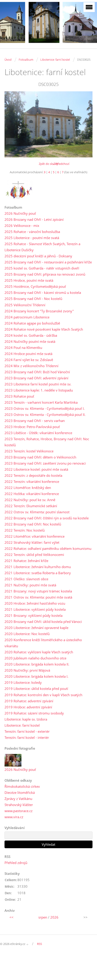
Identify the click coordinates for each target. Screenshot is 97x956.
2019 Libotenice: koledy (23, 682)
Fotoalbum (26, 60)
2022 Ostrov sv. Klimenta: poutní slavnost (37, 512)
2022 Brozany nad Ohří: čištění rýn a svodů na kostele (47, 518)
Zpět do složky (48, 164)
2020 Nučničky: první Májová (27, 670)
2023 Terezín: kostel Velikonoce (29, 451)
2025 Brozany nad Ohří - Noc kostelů (33, 298)
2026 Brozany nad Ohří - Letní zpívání (34, 219)
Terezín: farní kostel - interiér (27, 737)
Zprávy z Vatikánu (18, 798)
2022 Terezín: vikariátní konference (32, 481)
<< (11, 917)
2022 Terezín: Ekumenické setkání (31, 506)
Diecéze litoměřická (20, 792)
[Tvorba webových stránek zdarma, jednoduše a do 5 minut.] (27, 944)
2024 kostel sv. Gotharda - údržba (31, 335)
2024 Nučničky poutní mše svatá (30, 341)
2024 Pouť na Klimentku (23, 347)
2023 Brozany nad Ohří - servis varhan (35, 420)
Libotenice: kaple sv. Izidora (26, 719)
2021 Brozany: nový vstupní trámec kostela (38, 591)
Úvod (8, 60)
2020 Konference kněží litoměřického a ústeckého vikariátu (43, 643)
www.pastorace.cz (18, 811)
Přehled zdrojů (16, 862)
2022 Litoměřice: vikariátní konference (35, 536)
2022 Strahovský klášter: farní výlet (32, 542)
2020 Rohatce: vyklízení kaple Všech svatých (39, 652)
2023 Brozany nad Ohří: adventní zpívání (36, 378)
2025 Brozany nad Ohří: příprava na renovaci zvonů (45, 274)
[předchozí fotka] (12, 124)
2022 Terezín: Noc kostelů (25, 530)
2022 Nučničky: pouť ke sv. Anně (30, 500)
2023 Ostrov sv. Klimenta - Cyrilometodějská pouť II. (45, 414)
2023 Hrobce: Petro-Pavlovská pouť (32, 426)
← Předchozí (60, 164)
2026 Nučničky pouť (20, 213)
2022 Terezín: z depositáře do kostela (33, 475)
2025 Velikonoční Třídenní (25, 305)
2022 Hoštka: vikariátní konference (32, 493)
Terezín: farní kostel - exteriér (27, 731)
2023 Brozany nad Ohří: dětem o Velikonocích (40, 457)
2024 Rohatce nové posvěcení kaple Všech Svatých (44, 329)
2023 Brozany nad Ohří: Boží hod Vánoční (37, 372)
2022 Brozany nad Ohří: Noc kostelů (33, 524)
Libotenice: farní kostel (55, 60)
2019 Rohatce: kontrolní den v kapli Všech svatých (43, 695)
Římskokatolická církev (22, 786)
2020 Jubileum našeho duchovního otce (35, 658)
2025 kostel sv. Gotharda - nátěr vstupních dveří (42, 268)
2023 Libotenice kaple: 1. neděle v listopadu (39, 390)
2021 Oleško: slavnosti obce (26, 579)
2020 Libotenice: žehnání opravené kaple (36, 627)
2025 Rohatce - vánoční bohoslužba (32, 231)
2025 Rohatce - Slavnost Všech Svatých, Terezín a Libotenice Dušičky (42, 247)
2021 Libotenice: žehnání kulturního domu (38, 566)
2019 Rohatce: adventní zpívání (29, 701)
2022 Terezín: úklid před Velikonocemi (34, 554)
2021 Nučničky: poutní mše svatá (30, 585)
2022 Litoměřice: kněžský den (28, 487)
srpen (42, 917)
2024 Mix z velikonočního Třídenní (31, 366)
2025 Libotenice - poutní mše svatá (32, 237)
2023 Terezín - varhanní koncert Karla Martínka (41, 402)
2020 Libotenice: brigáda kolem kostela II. (37, 664)
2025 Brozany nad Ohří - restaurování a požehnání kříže (48, 262)
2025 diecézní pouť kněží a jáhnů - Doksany (38, 256)
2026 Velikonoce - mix (22, 225)
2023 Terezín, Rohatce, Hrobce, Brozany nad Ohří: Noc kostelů (47, 442)
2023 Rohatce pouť (19, 396)
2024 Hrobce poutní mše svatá (28, 353)
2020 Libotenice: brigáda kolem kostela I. (36, 676)
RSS (39, 944)
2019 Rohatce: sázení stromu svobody (34, 713)
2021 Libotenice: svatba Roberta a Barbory (38, 573)
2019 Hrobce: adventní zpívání (28, 707)
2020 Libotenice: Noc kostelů (27, 633)
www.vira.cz (14, 817)
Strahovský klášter (19, 804)
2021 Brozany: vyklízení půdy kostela (33, 615)
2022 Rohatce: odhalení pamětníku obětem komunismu (48, 548)
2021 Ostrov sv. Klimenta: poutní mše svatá (38, 597)
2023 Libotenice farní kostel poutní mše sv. (38, 384)
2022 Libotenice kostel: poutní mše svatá (36, 469)
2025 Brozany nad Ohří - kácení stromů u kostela (43, 292)
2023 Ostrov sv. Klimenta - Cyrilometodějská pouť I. (45, 408)
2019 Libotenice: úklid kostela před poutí (36, 688)
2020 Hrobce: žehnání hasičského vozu (35, 603)
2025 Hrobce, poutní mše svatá (29, 280)
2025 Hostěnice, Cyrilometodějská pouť (35, 286)
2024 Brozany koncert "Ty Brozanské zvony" (39, 311)
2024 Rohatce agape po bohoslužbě (32, 323)
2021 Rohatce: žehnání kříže (26, 560)
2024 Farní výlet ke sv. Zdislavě (29, 359)
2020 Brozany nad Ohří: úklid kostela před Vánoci (43, 621)
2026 (54, 917)
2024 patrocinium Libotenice (27, 317)
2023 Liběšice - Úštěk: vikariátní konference (38, 433)
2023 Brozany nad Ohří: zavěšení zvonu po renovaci (45, 463)
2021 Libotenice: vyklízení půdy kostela (35, 609)
